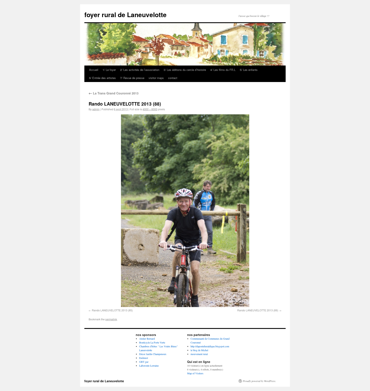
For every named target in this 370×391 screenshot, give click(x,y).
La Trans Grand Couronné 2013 (114, 93)
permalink (111, 319)
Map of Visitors (195, 373)
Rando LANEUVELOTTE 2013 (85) (112, 310)
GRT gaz (143, 361)
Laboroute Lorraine (149, 365)
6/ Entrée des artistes (102, 78)
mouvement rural (199, 354)
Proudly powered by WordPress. (259, 381)
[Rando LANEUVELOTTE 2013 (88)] (185, 210)
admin (96, 109)
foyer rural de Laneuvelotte (125, 14)
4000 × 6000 (150, 109)
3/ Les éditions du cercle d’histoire (185, 70)
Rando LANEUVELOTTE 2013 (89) (257, 310)
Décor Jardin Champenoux (152, 354)
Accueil (93, 70)
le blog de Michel (199, 350)
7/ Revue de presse (132, 78)
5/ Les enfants (249, 70)
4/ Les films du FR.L (223, 70)
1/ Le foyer (109, 70)
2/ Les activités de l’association (139, 70)
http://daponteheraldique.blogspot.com (210, 346)
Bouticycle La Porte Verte (152, 342)
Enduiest (143, 358)
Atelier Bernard (147, 338)
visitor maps (156, 78)
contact (172, 78)
